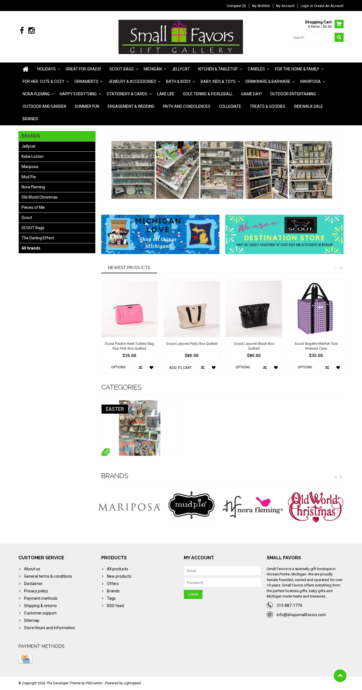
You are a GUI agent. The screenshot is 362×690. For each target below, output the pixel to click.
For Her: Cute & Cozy (43, 81)
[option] (129, 329)
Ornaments (86, 81)
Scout (26, 217)
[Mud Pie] (191, 507)
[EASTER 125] (140, 403)
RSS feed (115, 605)
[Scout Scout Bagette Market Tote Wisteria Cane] (316, 308)
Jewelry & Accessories (132, 81)
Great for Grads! (83, 69)
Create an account (329, 6)
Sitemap (31, 620)
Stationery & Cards (127, 94)
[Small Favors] (181, 36)
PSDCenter (94, 683)
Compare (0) (236, 6)
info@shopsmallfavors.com (301, 614)
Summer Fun (87, 106)
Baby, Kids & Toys (218, 81)
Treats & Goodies (267, 106)
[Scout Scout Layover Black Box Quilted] (254, 308)
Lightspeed (132, 683)
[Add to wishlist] (152, 367)
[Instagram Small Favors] (31, 31)
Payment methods (40, 598)
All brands (30, 248)
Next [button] (341, 267)
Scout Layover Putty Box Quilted (191, 343)
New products (119, 576)
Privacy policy (36, 591)
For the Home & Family (297, 69)
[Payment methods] (25, 659)
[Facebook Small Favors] (21, 31)
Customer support (40, 613)
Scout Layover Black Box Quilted (254, 346)
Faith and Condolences (186, 106)
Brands (30, 119)
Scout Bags (121, 69)
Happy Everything (78, 94)
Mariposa (310, 81)
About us (32, 569)
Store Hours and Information (49, 627)
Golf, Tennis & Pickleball (208, 94)
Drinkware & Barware (267, 81)
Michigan (153, 69)
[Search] (339, 37)
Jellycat (181, 69)
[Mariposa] (129, 507)
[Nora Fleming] (254, 507)
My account (285, 6)
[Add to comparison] (140, 367)
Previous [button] (335, 267)
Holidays (46, 69)
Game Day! (251, 94)
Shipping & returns (40, 605)
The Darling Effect (37, 238)
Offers (113, 583)
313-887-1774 (289, 605)
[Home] (25, 69)
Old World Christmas (39, 197)
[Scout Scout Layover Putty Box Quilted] (192, 308)
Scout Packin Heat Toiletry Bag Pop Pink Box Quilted (129, 346)
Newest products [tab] (129, 267)
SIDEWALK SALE (308, 106)
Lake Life (165, 94)
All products (117, 569)
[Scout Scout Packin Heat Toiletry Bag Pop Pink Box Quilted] (130, 308)
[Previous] (106, 171)
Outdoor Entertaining (293, 94)
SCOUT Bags (32, 227)
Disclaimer (33, 583)
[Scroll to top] (340, 675)
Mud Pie (28, 177)
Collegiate (230, 106)
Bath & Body (178, 81)
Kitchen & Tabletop (218, 69)
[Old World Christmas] (316, 507)
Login (305, 6)
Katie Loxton (32, 156)
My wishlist (261, 6)
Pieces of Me (33, 207)
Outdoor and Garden (44, 106)
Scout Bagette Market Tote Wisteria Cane (316, 346)
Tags (111, 598)
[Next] (338, 171)
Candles (256, 69)
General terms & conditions (48, 576)
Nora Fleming (36, 94)
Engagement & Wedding (131, 106)
